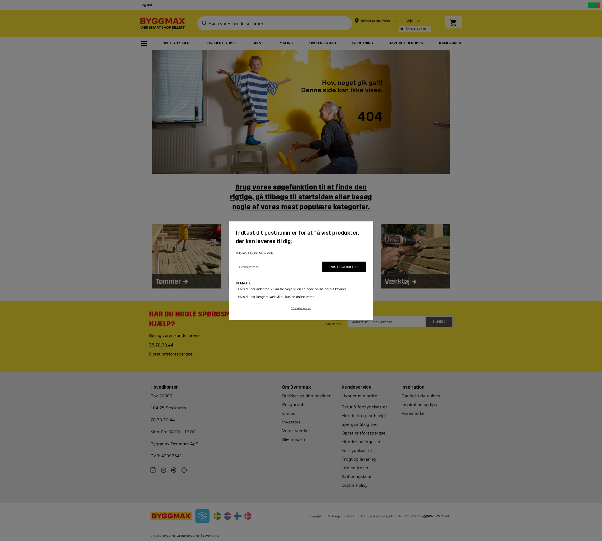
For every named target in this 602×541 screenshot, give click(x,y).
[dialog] (301, 270)
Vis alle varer (301, 308)
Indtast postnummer (254, 253)
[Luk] (594, 5)
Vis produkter (344, 267)
